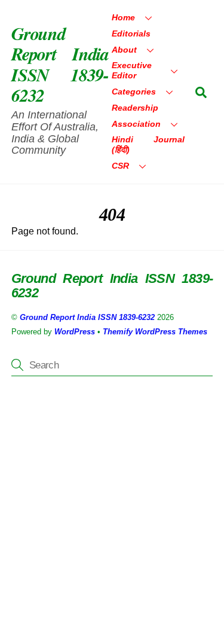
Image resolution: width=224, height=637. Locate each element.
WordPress (74, 331)
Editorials (131, 33)
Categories (134, 91)
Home (123, 17)
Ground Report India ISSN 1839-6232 (87, 317)
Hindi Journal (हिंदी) (148, 144)
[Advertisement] (112, 521)
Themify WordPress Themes (155, 331)
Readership (135, 107)
